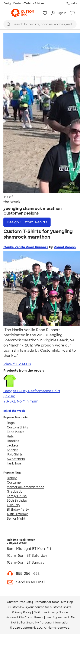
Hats (10, 436)
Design (27, 222)
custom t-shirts (60, 607)
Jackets (12, 445)
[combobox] (40, 24)
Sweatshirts (16, 459)
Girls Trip (13, 505)
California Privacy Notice (50, 612)
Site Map (67, 602)
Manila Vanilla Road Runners (25, 247)
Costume (14, 482)
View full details (17, 364)
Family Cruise (17, 496)
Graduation (15, 491)
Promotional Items (46, 602)
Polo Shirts (15, 454)
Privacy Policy (22, 612)
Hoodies (13, 441)
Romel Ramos (65, 247)
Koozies (12, 450)
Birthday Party (18, 509)
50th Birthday (17, 500)
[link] (22, 13)
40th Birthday (17, 514)
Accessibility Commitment (25, 617)
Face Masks (15, 432)
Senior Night (16, 518)
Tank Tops (14, 463)
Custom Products (19, 602)
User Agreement (57, 617)
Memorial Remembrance (25, 487)
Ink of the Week (14, 411)
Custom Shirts (17, 427)
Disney (12, 478)
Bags (11, 423)
